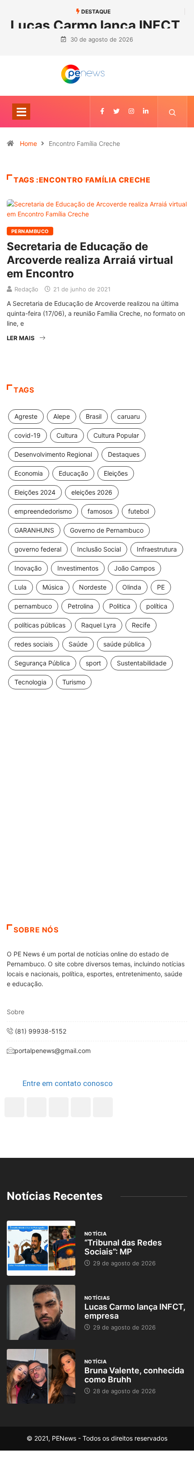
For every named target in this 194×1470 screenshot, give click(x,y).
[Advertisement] (97, 818)
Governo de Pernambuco (106, 530)
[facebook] (102, 111)
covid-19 (27, 435)
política (156, 606)
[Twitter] (116, 111)
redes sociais (33, 644)
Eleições (116, 473)
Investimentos (77, 568)
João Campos (134, 568)
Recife (141, 625)
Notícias (97, 1298)
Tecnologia (30, 682)
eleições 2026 (91, 492)
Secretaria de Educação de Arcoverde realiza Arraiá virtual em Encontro (90, 260)
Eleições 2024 (34, 492)
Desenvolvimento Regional (53, 454)
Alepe (61, 416)
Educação (73, 473)
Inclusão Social (99, 549)
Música (52, 587)
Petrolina (80, 606)
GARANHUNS (34, 530)
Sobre (15, 1012)
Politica (119, 606)
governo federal (37, 549)
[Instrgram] (131, 111)
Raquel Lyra (98, 625)
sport (93, 663)
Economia (28, 473)
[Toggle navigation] (21, 112)
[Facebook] (14, 1107)
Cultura (67, 435)
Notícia (95, 1234)
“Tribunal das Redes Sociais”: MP (123, 1247)
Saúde (78, 644)
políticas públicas (39, 625)
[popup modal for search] (172, 111)
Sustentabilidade (141, 663)
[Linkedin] (145, 111)
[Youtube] (103, 1107)
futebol (138, 511)
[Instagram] (81, 1107)
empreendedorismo (43, 511)
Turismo (73, 682)
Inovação (28, 568)
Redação (26, 289)
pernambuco (33, 606)
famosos (100, 511)
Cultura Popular (116, 435)
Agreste (25, 416)
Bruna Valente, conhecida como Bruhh (134, 1375)
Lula (20, 587)
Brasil (94, 416)
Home (28, 143)
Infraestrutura (157, 549)
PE (161, 587)
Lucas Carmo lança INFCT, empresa (134, 1311)
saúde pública (124, 644)
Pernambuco (30, 231)
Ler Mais (21, 338)
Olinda (131, 587)
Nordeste (92, 587)
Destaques (123, 454)
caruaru (128, 416)
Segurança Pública (42, 663)
